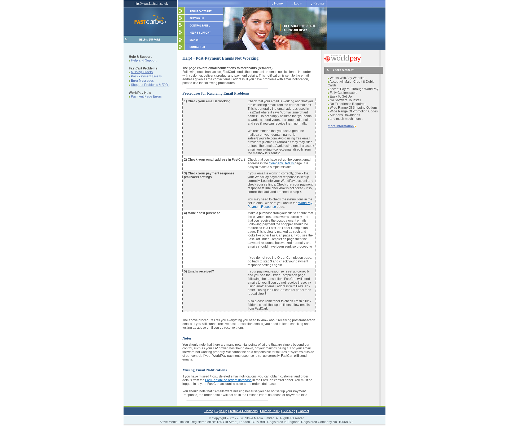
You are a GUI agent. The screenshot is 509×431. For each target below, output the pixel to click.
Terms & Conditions (244, 411)
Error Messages (142, 80)
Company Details (281, 163)
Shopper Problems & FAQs (150, 85)
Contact (303, 411)
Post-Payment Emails (146, 76)
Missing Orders (142, 72)
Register (319, 3)
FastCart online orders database (228, 380)
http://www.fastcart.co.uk (151, 4)
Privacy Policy (270, 411)
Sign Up (221, 411)
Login (298, 3)
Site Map (289, 411)
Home (278, 3)
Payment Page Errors (146, 96)
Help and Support (143, 60)
